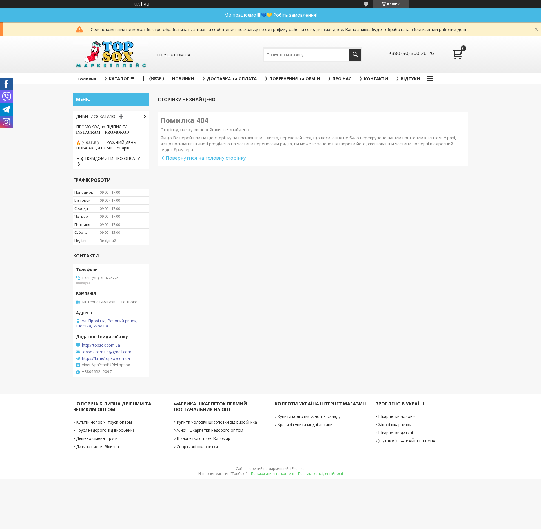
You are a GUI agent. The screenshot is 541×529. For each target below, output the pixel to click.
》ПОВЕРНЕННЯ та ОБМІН (292, 78)
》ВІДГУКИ (408, 78)
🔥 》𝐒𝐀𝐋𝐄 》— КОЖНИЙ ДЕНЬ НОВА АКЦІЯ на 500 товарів (106, 145)
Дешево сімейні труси (96, 438)
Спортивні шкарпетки (197, 446)
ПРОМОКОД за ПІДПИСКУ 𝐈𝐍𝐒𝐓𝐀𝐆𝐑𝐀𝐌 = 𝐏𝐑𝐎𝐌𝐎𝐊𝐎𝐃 (102, 129)
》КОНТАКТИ (374, 78)
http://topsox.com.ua (101, 345)
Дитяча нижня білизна (97, 446)
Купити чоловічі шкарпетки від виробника (217, 422)
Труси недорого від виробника (105, 430)
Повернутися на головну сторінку (206, 158)
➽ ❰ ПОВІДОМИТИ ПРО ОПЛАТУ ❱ (108, 161)
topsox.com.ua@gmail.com (106, 351)
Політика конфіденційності (320, 473)
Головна (86, 78)
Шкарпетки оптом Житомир (203, 438)
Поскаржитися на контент (272, 473)
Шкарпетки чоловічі (397, 416)
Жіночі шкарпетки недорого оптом (210, 430)
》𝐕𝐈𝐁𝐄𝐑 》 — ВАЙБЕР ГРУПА (406, 441)
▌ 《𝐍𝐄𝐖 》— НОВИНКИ (168, 78)
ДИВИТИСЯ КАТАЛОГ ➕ (99, 116)
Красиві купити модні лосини (305, 424)
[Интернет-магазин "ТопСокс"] (110, 55)
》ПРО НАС (339, 78)
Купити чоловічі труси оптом (104, 422)
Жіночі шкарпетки (395, 424)
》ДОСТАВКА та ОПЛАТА (230, 78)
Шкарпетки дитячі (395, 432)
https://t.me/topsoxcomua (106, 358)
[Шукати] (355, 55)
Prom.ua (298, 468)
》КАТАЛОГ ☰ (119, 78)
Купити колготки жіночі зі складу (309, 416)
